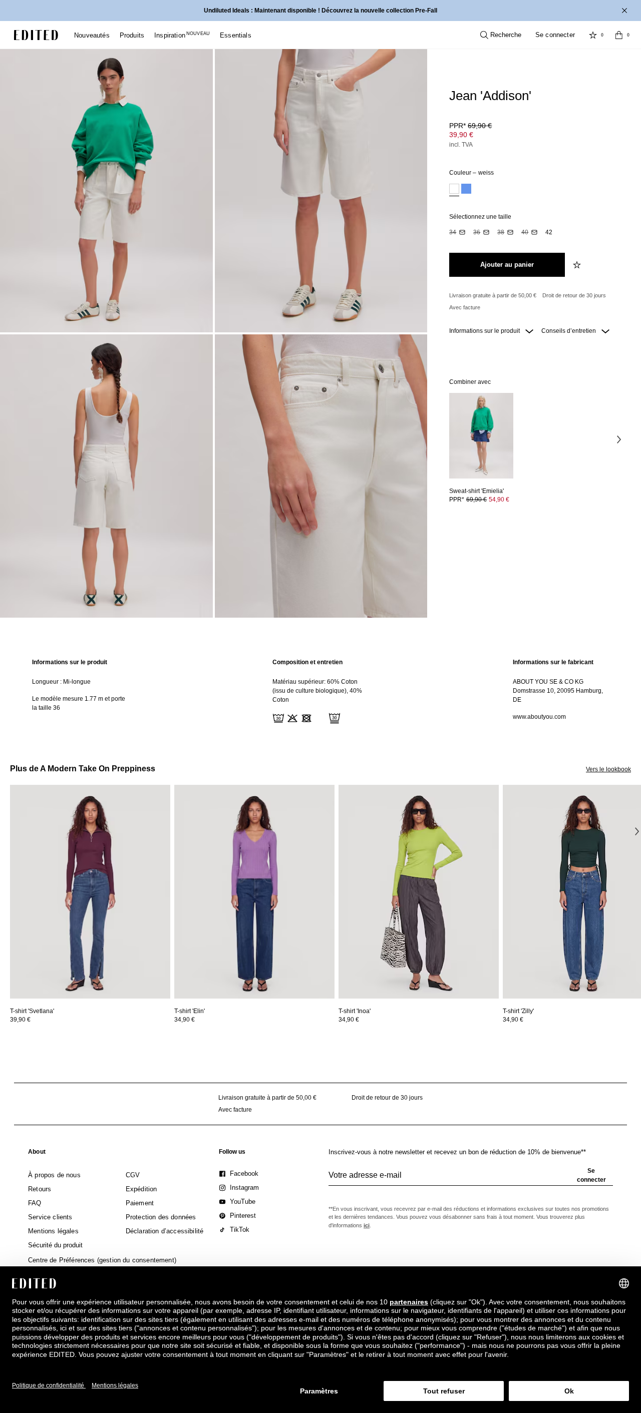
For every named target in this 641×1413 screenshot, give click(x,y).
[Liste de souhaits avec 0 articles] (593, 35)
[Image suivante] (619, 439)
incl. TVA (461, 144)
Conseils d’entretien (569, 330)
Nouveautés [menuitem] (92, 35)
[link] (37, 1154)
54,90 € (499, 500)
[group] (471, 1179)
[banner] (320, 10)
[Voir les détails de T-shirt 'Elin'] (254, 892)
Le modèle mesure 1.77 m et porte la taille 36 (78, 703)
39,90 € (461, 134)
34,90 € (184, 1020)
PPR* (470, 125)
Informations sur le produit (485, 330)
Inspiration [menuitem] (182, 35)
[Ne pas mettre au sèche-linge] (305, 717)
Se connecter (555, 35)
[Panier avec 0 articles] (619, 35)
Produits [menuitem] (132, 35)
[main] (320, 691)
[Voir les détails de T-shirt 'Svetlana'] (90, 892)
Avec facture (464, 307)
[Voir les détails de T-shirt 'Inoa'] (419, 892)
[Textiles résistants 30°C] (277, 717)
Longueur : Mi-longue (61, 681)
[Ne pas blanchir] (291, 717)
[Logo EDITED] (36, 35)
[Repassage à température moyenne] (319, 717)
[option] (454, 190)
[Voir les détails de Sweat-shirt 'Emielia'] (481, 436)
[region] (80, 691)
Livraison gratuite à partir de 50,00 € (492, 295)
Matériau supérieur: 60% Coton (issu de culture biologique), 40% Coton (317, 690)
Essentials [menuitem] (235, 35)
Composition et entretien (307, 662)
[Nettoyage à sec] (334, 717)
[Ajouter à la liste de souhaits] (578, 265)
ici (367, 1225)
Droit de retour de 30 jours (574, 295)
